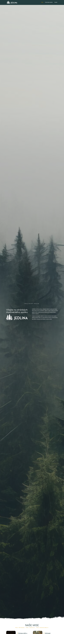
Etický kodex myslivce (49, 2)
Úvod (42, 2)
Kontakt (55, 2)
